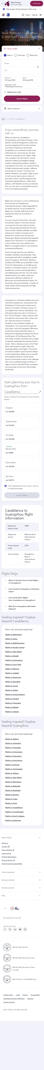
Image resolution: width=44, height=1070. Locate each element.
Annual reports (7, 860)
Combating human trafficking (14, 998)
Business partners (8, 888)
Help (3, 895)
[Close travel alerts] (40, 9)
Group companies (8, 872)
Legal (18, 995)
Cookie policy (8, 995)
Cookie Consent (9, 1002)
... (7, 119)
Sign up (35, 15)
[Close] (2, 3)
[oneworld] (8, 15)
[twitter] (10, 929)
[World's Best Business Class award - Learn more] (7, 958)
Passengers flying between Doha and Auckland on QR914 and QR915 (22, 9)
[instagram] (25, 929)
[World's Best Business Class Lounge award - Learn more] (7, 968)
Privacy (25, 995)
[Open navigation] (40, 14)
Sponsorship (6, 853)
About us (5, 843)
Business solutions (8, 880)
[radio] (22, 408)
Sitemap (30, 998)
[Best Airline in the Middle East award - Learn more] (7, 979)
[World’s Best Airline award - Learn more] (7, 947)
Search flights (22, 495)
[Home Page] (3, 119)
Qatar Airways (7, 837)
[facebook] (5, 929)
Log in (28, 15)
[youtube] (20, 929)
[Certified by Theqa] (11, 910)
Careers (4, 846)
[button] (23, 581)
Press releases (7, 850)
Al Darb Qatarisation (9, 857)
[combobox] (21, 392)
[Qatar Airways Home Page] (4, 15)
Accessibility (35, 995)
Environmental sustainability (12, 864)
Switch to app (36, 3)
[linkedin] (15, 929)
